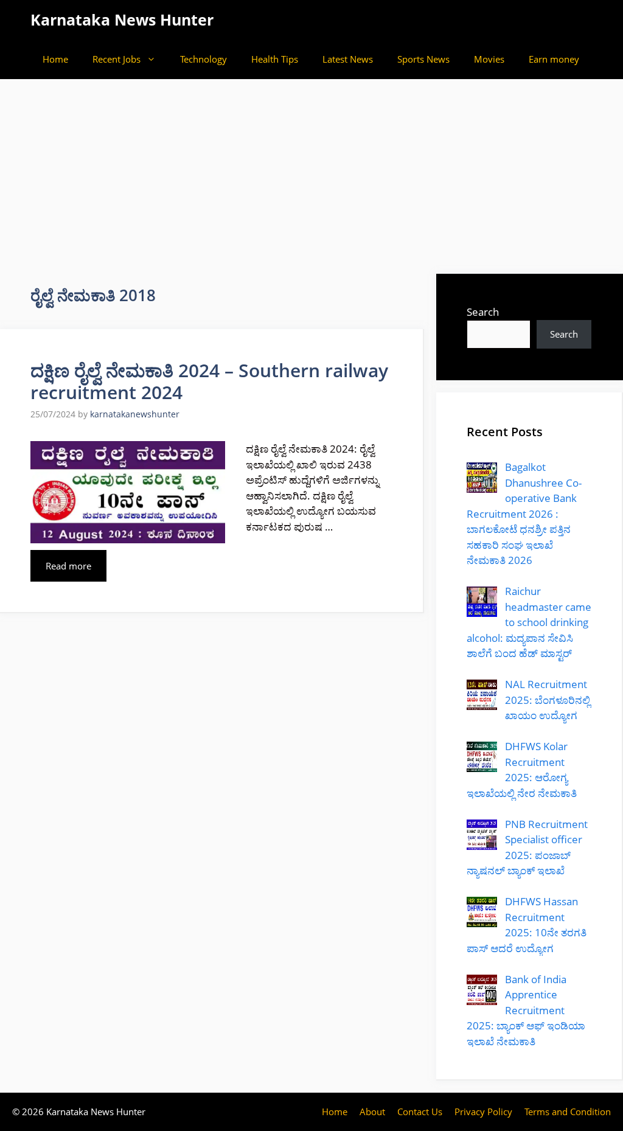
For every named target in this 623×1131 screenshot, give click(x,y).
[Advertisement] (311, 170)
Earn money (554, 59)
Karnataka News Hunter (122, 19)
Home (55, 59)
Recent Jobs (116, 59)
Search (483, 312)
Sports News (423, 59)
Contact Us (419, 1111)
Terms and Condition (567, 1111)
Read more (68, 566)
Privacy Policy (483, 1111)
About (372, 1111)
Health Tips (274, 59)
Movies (489, 59)
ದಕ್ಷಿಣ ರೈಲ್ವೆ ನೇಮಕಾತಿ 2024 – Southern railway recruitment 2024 (209, 381)
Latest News (347, 59)
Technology (203, 59)
